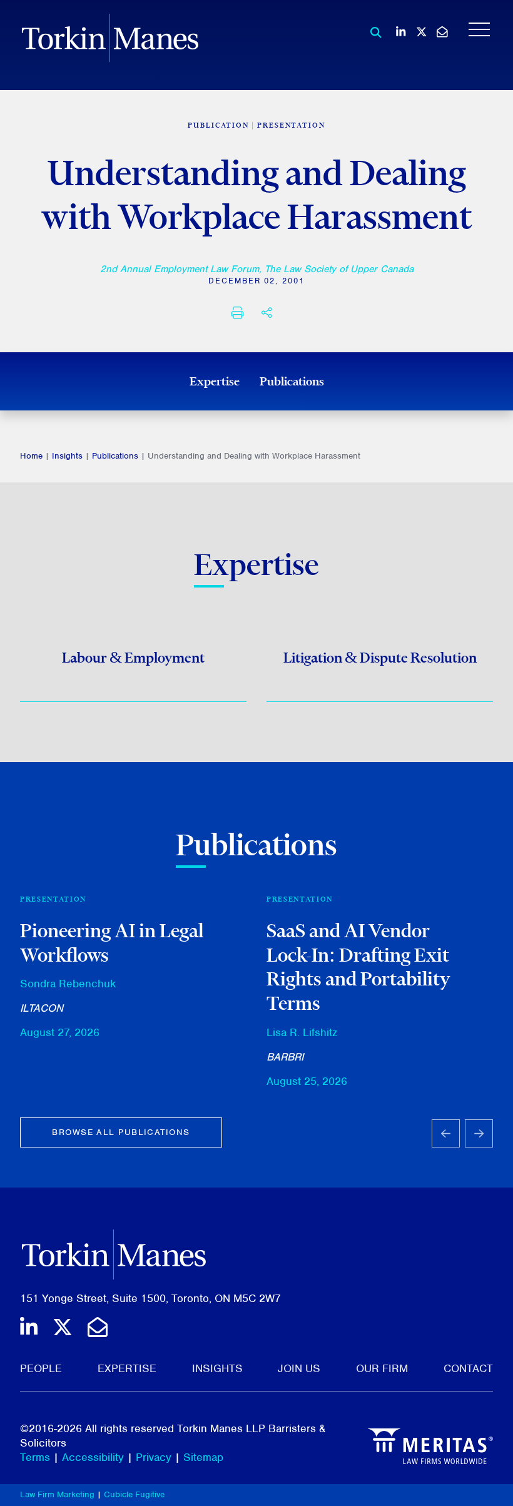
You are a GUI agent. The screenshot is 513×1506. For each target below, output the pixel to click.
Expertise (215, 381)
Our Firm (382, 1368)
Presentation (291, 125)
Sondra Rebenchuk (68, 983)
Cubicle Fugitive (134, 1494)
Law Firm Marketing (57, 1494)
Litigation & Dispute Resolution (380, 657)
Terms (35, 1457)
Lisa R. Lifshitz (302, 1032)
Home (31, 455)
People (41, 1368)
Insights (67, 455)
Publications (292, 381)
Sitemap (203, 1457)
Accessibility (93, 1457)
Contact (468, 1368)
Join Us (299, 1368)
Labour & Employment (133, 657)
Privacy (153, 1457)
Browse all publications (121, 1132)
